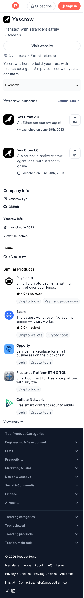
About (39, 565)
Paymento (24, 277)
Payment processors (61, 301)
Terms (60, 565)
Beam (21, 311)
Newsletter (12, 565)
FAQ (49, 565)
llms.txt (10, 582)
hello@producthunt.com (52, 582)
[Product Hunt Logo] (15, 6)
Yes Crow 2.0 (28, 117)
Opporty (23, 345)
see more (11, 74)
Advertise (66, 574)
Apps (27, 565)
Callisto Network (30, 399)
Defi (21, 362)
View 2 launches (15, 236)
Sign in (71, 6)
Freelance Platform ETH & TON (41, 372)
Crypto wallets (30, 335)
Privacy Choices (45, 574)
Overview (12, 85)
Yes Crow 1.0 (28, 150)
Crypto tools (17, 55)
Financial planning (43, 55)
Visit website (42, 46)
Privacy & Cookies (18, 574)
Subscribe (43, 6)
